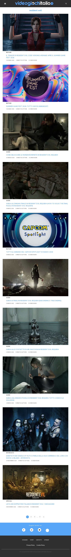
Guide (8, 152)
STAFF (32, 540)
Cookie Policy (41, 545)
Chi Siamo (25, 540)
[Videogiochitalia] (34, 3)
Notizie (8, 52)
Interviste (10, 453)
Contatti (39, 540)
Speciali (9, 501)
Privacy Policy (30, 545)
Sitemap (46, 540)
